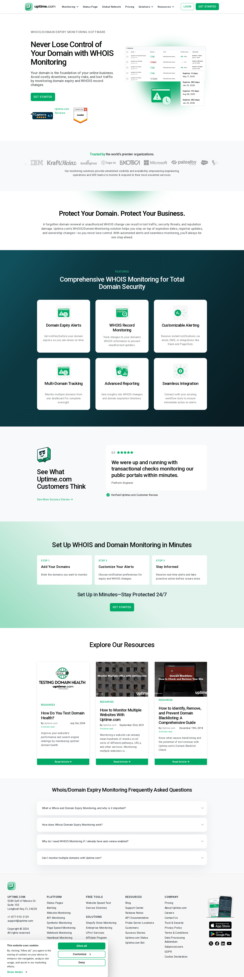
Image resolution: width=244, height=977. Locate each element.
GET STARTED (43, 96)
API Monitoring (56, 917)
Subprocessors (174, 946)
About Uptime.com (176, 907)
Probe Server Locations (139, 922)
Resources (48, 704)
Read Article (62, 761)
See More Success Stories (53, 499)
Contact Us (171, 917)
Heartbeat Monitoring (59, 937)
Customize (79, 954)
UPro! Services (95, 932)
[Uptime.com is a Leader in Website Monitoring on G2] (80, 115)
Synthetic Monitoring (59, 922)
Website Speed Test (98, 902)
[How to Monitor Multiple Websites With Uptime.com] (122, 679)
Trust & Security (174, 922)
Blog (128, 902)
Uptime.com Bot (134, 942)
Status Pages (55, 902)
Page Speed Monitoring (61, 927)
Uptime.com (51, 723)
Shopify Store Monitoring (101, 922)
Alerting (51, 907)
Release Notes (134, 912)
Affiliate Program (96, 937)
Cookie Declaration (176, 956)
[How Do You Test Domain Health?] (63, 679)
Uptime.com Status (136, 937)
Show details (15, 972)
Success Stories (135, 932)
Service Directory (96, 907)
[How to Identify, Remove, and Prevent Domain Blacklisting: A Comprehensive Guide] (181, 679)
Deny (82, 962)
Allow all (82, 945)
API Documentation (137, 917)
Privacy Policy (173, 927)
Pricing (169, 902)
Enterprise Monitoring (99, 927)
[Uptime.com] (11, 886)
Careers (169, 912)
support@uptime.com (20, 920)
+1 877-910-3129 (18, 916)
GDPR (168, 951)
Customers (132, 927)
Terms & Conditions (176, 932)
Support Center (134, 907)
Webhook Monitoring (59, 932)
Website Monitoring (59, 912)
